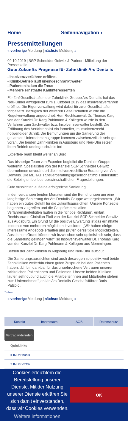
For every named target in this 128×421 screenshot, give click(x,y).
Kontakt (19, 322)
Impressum (49, 322)
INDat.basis (21, 355)
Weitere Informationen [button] (37, 416)
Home (14, 32)
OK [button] (99, 395)
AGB (79, 322)
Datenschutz (108, 322)
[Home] (33, 14)
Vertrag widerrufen (19, 335)
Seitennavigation (80, 32)
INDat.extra (21, 364)
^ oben (8, 292)
